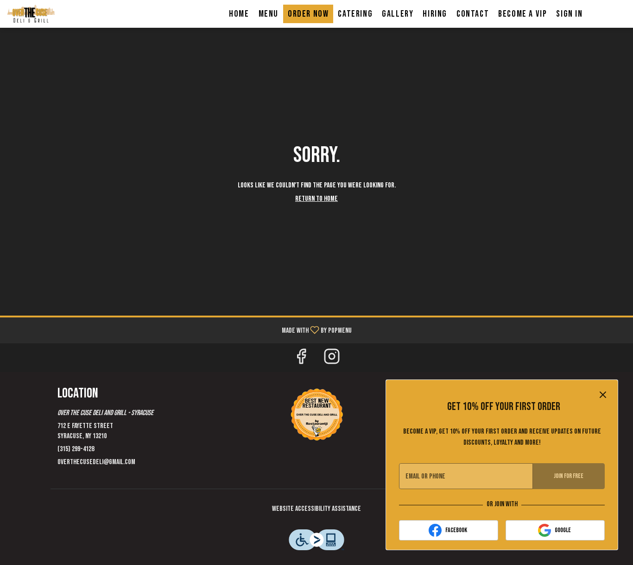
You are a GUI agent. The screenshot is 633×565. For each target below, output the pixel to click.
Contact (472, 13)
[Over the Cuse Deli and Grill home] (49, 13)
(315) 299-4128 (75, 449)
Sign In (569, 13)
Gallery (397, 13)
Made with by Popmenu (179, 329)
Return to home (316, 198)
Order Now (308, 13)
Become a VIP (522, 13)
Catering (355, 13)
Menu (269, 13)
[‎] (316, 414)
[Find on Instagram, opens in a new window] (331, 360)
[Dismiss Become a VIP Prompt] (603, 395)
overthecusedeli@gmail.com (96, 462)
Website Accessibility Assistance (316, 508)
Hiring (435, 13)
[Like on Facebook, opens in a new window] (301, 360)
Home (239, 13)
